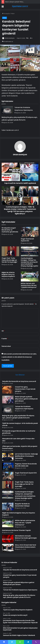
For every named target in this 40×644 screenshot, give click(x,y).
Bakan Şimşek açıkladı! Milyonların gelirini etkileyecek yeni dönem (26, 399)
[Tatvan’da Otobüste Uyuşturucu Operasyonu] (7, 110)
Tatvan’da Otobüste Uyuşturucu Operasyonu (24, 407)
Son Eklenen (20, 375)
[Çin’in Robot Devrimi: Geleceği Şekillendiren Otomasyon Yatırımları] (7, 457)
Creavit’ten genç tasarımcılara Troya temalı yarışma (25, 389)
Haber (13, 13)
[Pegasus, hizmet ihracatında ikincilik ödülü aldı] (7, 466)
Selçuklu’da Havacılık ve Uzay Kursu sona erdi (19, 381)
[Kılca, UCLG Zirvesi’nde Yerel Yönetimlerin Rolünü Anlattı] (7, 548)
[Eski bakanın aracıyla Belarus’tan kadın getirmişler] (7, 538)
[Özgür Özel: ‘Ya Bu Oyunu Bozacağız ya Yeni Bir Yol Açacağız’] (10, 251)
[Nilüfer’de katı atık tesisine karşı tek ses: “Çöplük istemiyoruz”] (29, 276)
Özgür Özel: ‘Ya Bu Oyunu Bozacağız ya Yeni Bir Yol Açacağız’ (9, 260)
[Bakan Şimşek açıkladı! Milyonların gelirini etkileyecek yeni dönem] (7, 399)
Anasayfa (6, 13)
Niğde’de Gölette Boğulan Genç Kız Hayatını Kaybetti (8, 274)
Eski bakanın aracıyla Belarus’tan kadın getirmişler (26, 537)
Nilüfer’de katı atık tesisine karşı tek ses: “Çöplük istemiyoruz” (29, 285)
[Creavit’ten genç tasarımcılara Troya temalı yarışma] (7, 390)
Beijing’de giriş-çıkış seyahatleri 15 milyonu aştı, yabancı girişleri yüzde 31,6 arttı (18, 417)
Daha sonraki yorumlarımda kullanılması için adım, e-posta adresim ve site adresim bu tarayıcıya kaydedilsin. (19, 357)
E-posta (5, 338)
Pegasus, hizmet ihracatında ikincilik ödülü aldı (26, 465)
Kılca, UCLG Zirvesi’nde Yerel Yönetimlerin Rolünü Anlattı (25, 546)
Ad (3, 331)
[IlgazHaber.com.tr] (20, 6)
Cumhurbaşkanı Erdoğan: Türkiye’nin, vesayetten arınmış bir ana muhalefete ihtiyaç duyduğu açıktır (29, 262)
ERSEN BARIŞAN (9, 38)
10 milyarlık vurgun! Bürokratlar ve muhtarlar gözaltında (10, 230)
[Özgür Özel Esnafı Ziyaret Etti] (29, 232)
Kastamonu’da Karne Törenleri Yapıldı (16, 530)
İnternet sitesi (6, 346)
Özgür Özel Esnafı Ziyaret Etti (27, 240)
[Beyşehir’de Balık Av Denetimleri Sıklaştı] (7, 506)
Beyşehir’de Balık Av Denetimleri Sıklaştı (22, 505)
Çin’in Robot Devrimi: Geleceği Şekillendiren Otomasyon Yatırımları (26, 456)
